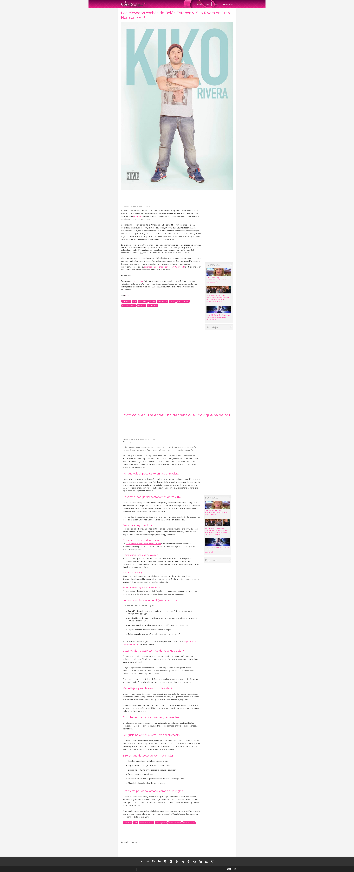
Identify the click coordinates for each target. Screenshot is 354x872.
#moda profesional (175, 823)
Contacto (216, 4)
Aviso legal (147, 869)
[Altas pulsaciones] (141, 861)
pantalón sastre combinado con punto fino (143, 544)
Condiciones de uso (121, 869)
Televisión (152, 301)
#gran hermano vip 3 (128, 305)
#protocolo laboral (189, 823)
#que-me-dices (152, 305)
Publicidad (140, 869)
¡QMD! (127, 295)
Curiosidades (126, 301)
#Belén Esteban (162, 301)
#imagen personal (161, 823)
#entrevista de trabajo (146, 823)
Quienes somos (228, 4)
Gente (134, 301)
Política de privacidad (131, 869)
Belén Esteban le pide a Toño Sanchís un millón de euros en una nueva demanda (217, 280)
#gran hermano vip (183, 301)
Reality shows (142, 301)
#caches (172, 301)
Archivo (199, 4)
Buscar (207, 4)
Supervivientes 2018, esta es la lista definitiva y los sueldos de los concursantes (218, 317)
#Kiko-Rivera (141, 305)
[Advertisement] (177, 197)
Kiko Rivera (138, 216)
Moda (135, 823)
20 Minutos (138, 281)
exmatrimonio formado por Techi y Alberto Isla (164, 267)
